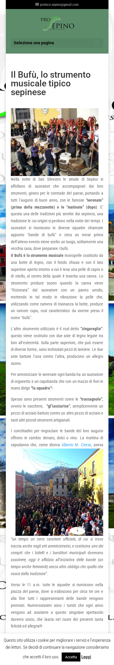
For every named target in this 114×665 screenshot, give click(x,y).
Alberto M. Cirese (76, 444)
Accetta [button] (71, 657)
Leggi (86, 656)
